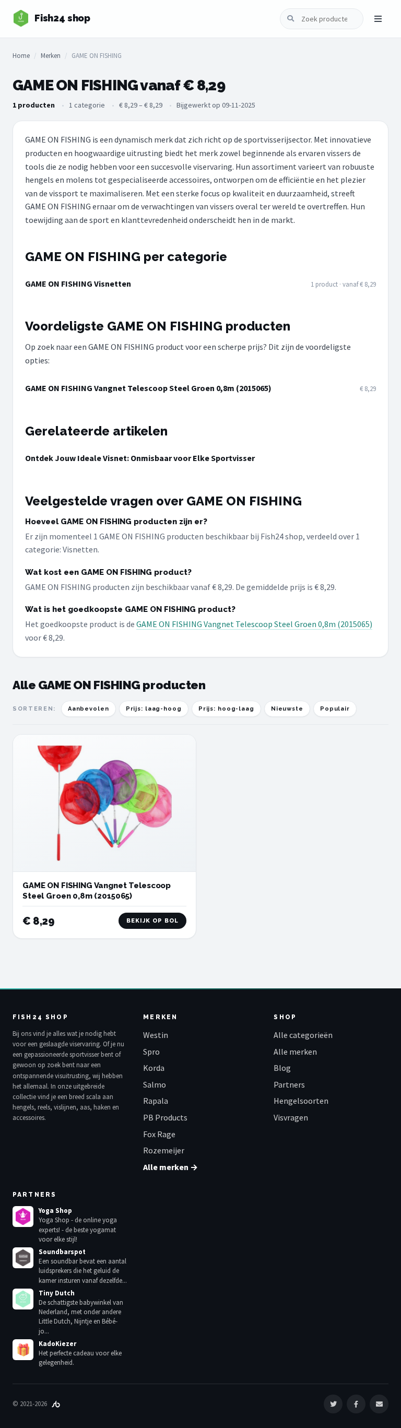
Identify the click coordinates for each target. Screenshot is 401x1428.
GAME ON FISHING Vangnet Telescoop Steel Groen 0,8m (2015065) (148, 388)
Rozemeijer (163, 1150)
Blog (282, 1068)
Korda (153, 1068)
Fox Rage (159, 1134)
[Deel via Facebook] (356, 1404)
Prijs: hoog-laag (226, 708)
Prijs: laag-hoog (154, 708)
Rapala (155, 1100)
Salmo (154, 1084)
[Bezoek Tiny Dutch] (23, 1299)
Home (21, 55)
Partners (289, 1084)
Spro (151, 1051)
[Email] (379, 1404)
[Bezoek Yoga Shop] (23, 1216)
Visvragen (291, 1117)
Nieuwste (287, 708)
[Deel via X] (333, 1404)
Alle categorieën (303, 1035)
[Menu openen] (378, 18)
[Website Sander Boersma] (56, 1403)
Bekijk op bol (152, 920)
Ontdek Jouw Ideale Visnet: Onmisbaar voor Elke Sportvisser (140, 458)
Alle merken (295, 1051)
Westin (155, 1035)
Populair (335, 708)
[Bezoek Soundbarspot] (23, 1257)
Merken (51, 55)
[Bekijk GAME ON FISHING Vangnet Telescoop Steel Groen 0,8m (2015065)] (104, 803)
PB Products (165, 1117)
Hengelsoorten (301, 1100)
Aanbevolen (88, 708)
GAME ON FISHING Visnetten (78, 283)
